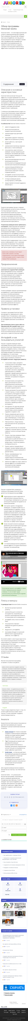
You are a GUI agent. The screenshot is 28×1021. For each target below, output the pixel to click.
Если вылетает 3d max (8, 950)
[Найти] (25, 7)
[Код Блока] (14, 824)
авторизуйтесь (23, 814)
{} (17, 824)
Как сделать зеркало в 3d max (10, 969)
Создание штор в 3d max (9, 870)
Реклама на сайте (12, 11)
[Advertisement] (14, 65)
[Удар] (7, 824)
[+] (19, 824)
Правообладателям (18, 9)
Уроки (5, 1010)
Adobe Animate (9, 732)
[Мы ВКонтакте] (19, 11)
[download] (14, 994)
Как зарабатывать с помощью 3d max (12, 855)
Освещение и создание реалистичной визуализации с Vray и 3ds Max (11, 858)
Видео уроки (12, 1010)
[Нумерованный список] (9, 824)
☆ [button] (5, 797)
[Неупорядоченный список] (11, 824)
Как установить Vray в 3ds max (10, 862)
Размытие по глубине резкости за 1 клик (12, 963)
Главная (4, 22)
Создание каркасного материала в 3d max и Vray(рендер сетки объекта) (13, 957)
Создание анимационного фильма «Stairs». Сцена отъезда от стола (12, 976)
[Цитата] (13, 824)
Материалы (13, 1012)
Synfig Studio (8, 752)
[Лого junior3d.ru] (14, 2)
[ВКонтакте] (11, 805)
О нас (10, 9)
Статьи (8, 22)
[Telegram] (14, 805)
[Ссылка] (16, 824)
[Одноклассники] (16, 805)
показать (22, 84)
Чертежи (15, 1014)
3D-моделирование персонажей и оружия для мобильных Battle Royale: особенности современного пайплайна (13, 937)
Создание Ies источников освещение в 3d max (14, 865)
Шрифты (23, 1012)
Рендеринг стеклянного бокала (10, 867)
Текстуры (6, 1012)
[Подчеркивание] (6, 824)
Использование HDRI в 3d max (10, 873)
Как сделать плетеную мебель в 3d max (12, 944)
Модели (23, 1010)
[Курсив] (4, 824)
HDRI (18, 1012)
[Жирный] (2, 824)
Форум (5, 9)
